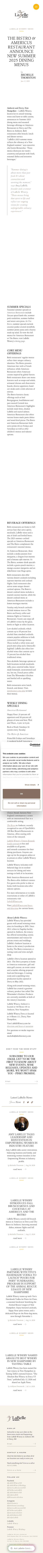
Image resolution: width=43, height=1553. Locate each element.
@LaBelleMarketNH (14, 1492)
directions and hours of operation (20, 1026)
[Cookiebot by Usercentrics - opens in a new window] (30, 745)
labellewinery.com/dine (16, 691)
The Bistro (11, 825)
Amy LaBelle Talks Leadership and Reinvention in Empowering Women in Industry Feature (21, 1140)
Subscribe (36, 1081)
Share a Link (32, 1102)
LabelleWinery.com (14, 901)
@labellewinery (12, 1503)
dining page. (20, 341)
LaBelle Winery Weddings (16, 1529)
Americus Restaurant (16, 312)
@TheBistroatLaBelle (14, 1490)
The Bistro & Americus (17, 734)
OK (21, 794)
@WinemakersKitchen (15, 1497)
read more (17, 1169)
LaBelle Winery (21, 14)
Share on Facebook (24, 1102)
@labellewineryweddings (15, 1506)
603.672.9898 (12, 1465)
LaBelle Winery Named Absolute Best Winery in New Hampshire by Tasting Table (21, 1359)
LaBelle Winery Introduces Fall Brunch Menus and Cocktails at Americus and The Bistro (21, 1207)
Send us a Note (14, 1470)
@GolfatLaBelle (12, 1495)
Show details (30, 785)
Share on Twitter (28, 1102)
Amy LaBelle (21, 185)
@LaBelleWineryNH (14, 1483)
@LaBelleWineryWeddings (16, 1485)
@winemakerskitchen (14, 1513)
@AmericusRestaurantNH (16, 1488)
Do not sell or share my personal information (21, 804)
